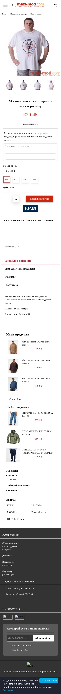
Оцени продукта (12, 246)
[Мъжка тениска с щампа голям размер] (30, 75)
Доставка (11, 284)
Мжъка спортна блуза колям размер (36, 343)
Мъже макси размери (18, 14)
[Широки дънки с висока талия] (13, 419)
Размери (10, 171)
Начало (4, 14)
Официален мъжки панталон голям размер (37, 451)
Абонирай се (14, 399)
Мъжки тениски (36, 14)
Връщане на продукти (20, 268)
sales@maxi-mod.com (24, 588)
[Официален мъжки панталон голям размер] (13, 455)
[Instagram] (12, 600)
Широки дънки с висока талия (37, 414)
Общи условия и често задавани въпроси (10, 546)
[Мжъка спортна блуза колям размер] (13, 347)
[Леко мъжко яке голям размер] (13, 437)
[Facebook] (5, 600)
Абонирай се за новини (19, 485)
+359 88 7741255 (24, 594)
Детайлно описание (18, 260)
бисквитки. (8, 690)
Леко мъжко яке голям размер (36, 433)
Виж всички (12, 491)
